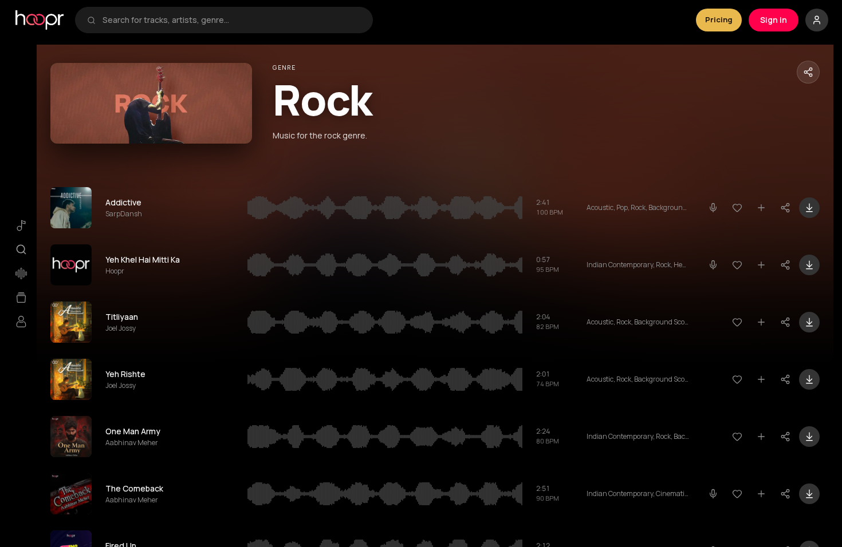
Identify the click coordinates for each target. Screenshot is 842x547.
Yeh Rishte (125, 373)
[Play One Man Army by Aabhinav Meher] (71, 436)
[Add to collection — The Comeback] (761, 493)
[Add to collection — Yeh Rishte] (761, 379)
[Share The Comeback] (785, 493)
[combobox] (232, 20)
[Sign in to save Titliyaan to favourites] (737, 322)
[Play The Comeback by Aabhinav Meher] (71, 493)
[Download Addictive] (809, 207)
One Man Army (132, 431)
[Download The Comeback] (809, 493)
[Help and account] (816, 20)
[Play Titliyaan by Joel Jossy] (71, 322)
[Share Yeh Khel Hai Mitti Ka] (785, 265)
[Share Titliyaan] (785, 322)
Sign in (773, 19)
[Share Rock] (808, 72)
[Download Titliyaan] (809, 322)
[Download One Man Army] (809, 436)
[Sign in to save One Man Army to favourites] (737, 436)
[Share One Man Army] (785, 436)
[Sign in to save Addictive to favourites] (737, 207)
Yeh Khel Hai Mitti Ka (142, 259)
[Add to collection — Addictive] (761, 207)
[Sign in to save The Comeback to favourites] (737, 493)
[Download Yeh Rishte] (809, 379)
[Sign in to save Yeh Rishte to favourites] (737, 379)
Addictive (123, 202)
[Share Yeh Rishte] (785, 379)
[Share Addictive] (785, 207)
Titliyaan (121, 316)
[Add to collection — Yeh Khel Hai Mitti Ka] (761, 265)
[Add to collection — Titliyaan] (761, 322)
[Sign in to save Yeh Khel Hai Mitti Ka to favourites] (737, 265)
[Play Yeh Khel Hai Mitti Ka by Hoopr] (71, 265)
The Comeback (134, 488)
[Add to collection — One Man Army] (761, 436)
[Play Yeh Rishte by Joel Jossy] (71, 379)
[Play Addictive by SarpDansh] (71, 207)
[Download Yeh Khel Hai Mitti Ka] (809, 265)
